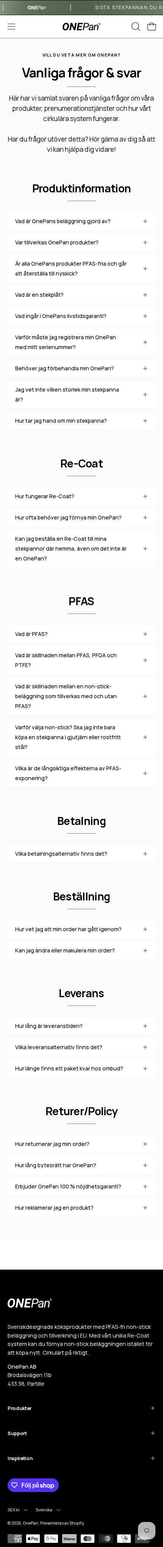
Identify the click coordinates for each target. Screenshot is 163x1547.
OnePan (30, 1523)
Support (17, 1433)
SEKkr (14, 1509)
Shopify (76, 1523)
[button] (135, 26)
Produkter (19, 1408)
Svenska (44, 1509)
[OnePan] (81, 27)
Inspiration (20, 1458)
